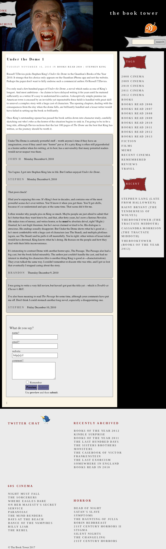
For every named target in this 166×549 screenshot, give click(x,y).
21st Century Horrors (95, 541)
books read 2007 (137, 108)
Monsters (83, 449)
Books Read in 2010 (92, 467)
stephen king (96, 67)
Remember (36, 382)
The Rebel (18, 530)
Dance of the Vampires (30, 522)
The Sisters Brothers (95, 445)
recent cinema (136, 154)
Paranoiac (18, 512)
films (126, 145)
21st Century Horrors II (98, 526)
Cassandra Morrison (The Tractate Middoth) (141, 232)
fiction (128, 141)
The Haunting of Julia (96, 519)
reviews (129, 164)
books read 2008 (137, 113)
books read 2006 (137, 104)
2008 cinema (132, 76)
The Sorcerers (22, 497)
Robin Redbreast (90, 522)
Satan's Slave (87, 511)
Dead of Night (88, 508)
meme (126, 150)
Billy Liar (18, 526)
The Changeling (89, 537)
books (127, 99)
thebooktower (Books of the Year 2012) (140, 244)
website (16, 351)
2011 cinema (132, 90)
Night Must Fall (24, 493)
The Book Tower (134, 13)
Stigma (81, 530)
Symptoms (83, 515)
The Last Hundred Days (96, 441)
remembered (133, 159)
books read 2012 (137, 131)
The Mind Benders (25, 515)
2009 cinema (132, 81)
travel (128, 168)
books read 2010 (69, 67)
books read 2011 (137, 127)
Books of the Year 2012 (96, 430)
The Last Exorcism (92, 459)
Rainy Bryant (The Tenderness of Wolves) (139, 211)
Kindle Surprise (89, 434)
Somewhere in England (96, 463)
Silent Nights (87, 533)
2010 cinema (132, 85)
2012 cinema (132, 94)
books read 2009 (137, 118)
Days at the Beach (26, 519)
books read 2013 (137, 136)
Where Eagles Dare (27, 501)
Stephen (16, 179)
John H (14, 159)
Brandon (16, 272)
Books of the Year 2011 (96, 438)
